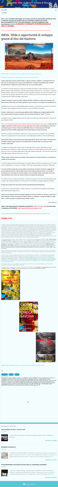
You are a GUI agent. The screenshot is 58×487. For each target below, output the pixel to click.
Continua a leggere (51, 440)
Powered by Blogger (30, 484)
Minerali (17, 374)
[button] (56, 10)
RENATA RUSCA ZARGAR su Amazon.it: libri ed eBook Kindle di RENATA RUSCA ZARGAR (22, 365)
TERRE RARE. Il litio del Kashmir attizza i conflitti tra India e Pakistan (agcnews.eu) (21, 73)
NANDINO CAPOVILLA (8, 447)
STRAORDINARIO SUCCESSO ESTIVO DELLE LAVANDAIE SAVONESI (23, 464)
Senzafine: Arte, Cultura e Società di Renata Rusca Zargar (29, 4)
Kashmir (11, 374)
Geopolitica (4, 374)
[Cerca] (56, 3)
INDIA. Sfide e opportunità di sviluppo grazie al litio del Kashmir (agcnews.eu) (19, 77)
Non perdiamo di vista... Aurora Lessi (13, 429)
